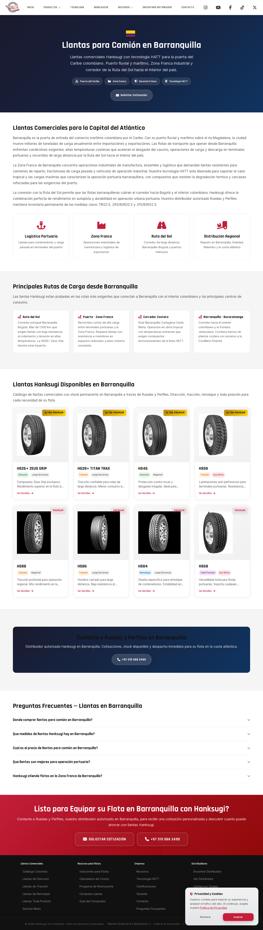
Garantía (142, 893)
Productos (50, 7)
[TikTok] (242, 7)
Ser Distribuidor (203, 878)
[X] (254, 7)
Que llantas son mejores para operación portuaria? (51, 762)
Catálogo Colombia (35, 871)
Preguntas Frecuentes (151, 908)
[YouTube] (218, 7)
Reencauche (101, 7)
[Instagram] (205, 7)
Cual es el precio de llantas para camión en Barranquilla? (55, 748)
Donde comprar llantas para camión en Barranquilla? (52, 720)
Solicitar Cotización (134, 95)
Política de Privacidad (167, 923)
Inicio (30, 7)
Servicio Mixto (32, 908)
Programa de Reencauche (96, 886)
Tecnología (77, 7)
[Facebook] (230, 7)
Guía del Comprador (93, 901)
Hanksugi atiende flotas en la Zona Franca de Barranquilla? (57, 776)
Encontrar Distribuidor (157, 7)
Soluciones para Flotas (94, 871)
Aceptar (238, 917)
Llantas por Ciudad (205, 886)
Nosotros (143, 871)
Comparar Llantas (91, 893)
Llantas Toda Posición (37, 901)
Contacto (187, 7)
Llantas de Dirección (36, 878)
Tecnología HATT (148, 878)
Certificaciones (146, 886)
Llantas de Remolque (36, 893)
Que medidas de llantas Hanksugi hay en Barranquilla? (54, 734)
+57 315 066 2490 (134, 660)
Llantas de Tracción (35, 886)
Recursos (124, 7)
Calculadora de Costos (94, 878)
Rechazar (205, 917)
